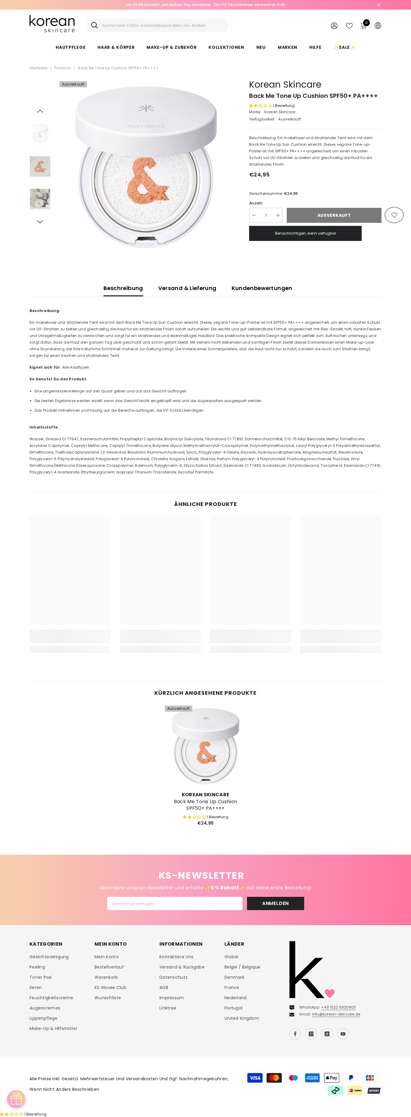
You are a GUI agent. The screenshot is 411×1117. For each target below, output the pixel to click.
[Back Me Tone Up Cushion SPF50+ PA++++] (205, 746)
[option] (145, 167)
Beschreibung (123, 288)
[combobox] (163, 25)
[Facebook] (295, 1034)
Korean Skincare (285, 84)
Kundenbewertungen (262, 288)
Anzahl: (256, 203)
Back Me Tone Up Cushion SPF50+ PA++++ (205, 805)
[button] (40, 111)
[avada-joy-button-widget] (16, 1099)
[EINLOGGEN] (334, 25)
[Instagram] (311, 1034)
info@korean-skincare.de (336, 1014)
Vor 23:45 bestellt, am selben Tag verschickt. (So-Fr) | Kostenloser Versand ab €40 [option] (206, 4)
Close (379, 5)
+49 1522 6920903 (338, 1007)
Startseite (38, 67)
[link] (70, 639)
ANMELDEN (275, 903)
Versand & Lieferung (187, 288)
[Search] (157, 25)
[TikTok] (327, 1034)
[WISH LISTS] (349, 25)
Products (62, 67)
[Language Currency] (378, 25)
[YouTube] (343, 1034)
